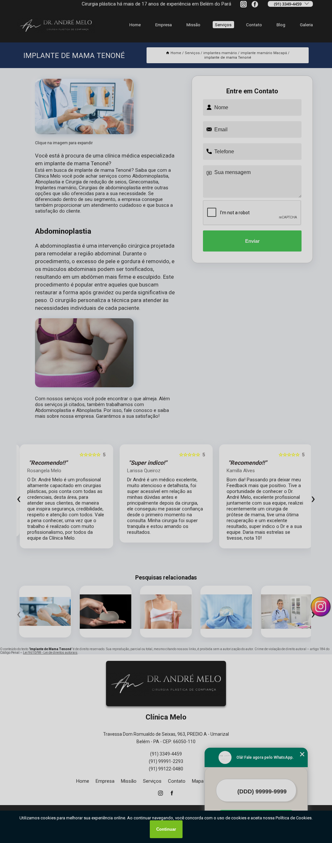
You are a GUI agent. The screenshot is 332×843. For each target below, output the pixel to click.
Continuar (166, 829)
